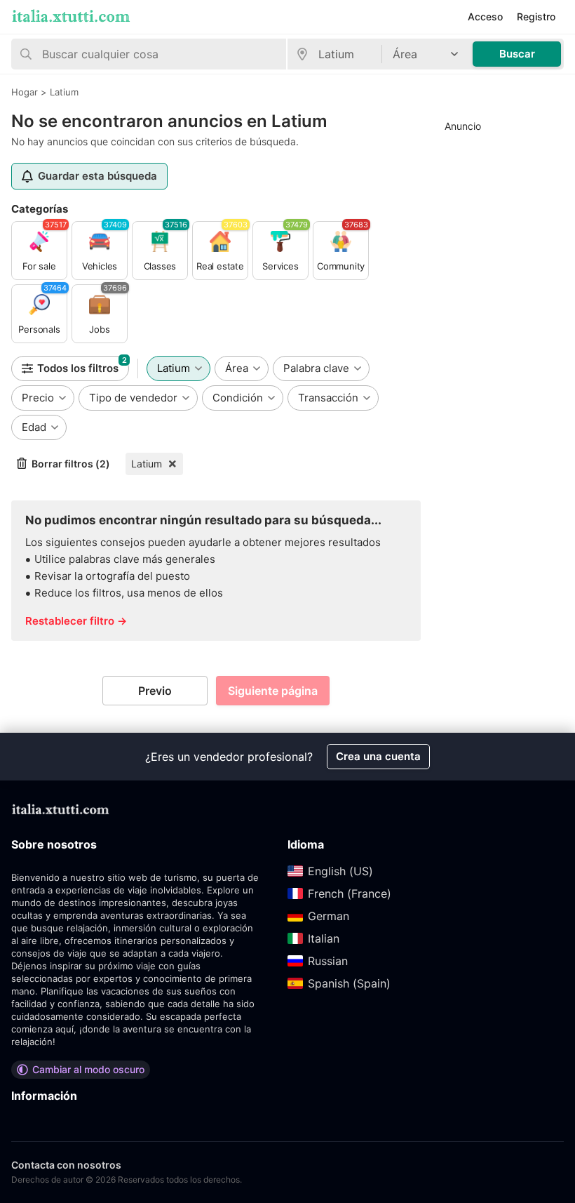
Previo (155, 691)
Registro (536, 16)
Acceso (485, 16)
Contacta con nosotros (66, 1165)
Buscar (517, 53)
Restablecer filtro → (76, 620)
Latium (146, 464)
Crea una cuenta (378, 756)
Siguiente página (273, 691)
